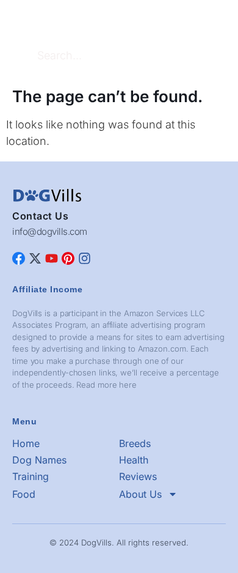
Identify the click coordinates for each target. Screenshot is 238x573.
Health (133, 460)
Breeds (135, 443)
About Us (140, 494)
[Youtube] (51, 258)
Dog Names (39, 460)
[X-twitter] (35, 258)
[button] (216, 19)
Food (23, 494)
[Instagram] (84, 258)
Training (30, 476)
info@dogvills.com (49, 231)
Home (26, 443)
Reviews (138, 476)
